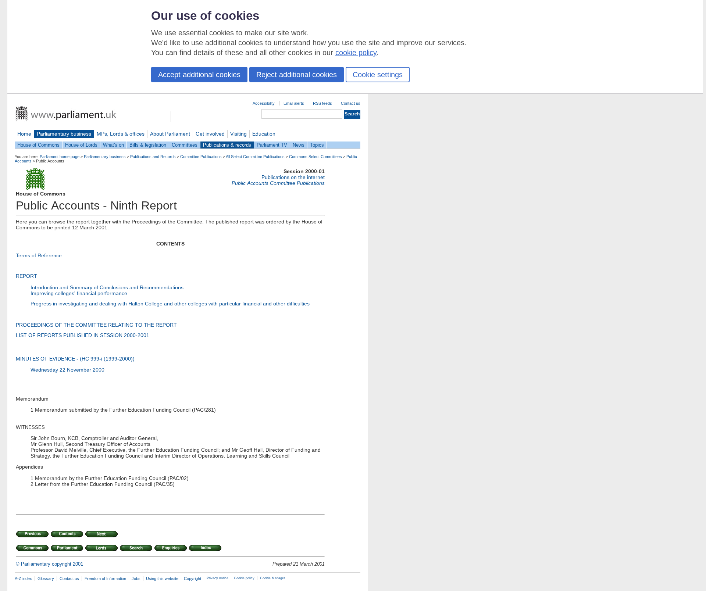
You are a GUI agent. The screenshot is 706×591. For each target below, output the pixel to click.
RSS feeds (322, 103)
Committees (184, 145)
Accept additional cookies (199, 75)
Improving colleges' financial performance (79, 293)
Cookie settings (378, 75)
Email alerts (294, 103)
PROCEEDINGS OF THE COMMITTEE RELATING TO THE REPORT (96, 325)
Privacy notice (217, 578)
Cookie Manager (272, 578)
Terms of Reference (39, 255)
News (298, 145)
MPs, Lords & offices (121, 134)
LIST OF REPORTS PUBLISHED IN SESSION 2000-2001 (82, 335)
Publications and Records (153, 156)
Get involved (210, 134)
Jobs (136, 578)
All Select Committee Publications (255, 156)
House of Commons (38, 145)
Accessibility (264, 103)
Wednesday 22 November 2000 (67, 370)
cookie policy (356, 53)
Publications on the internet (293, 177)
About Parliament (170, 134)
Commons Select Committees (315, 156)
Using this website (162, 578)
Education (263, 134)
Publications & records (227, 145)
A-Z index (23, 578)
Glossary (46, 578)
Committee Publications (201, 156)
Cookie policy (244, 578)
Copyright (192, 578)
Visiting (238, 134)
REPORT (26, 276)
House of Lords (81, 145)
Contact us (350, 103)
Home (24, 134)
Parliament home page (59, 156)
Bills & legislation (147, 145)
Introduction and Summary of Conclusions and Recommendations (107, 287)
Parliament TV (272, 145)
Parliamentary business (64, 134)
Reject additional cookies (296, 75)
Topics (317, 145)
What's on (113, 145)
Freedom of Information (105, 578)
